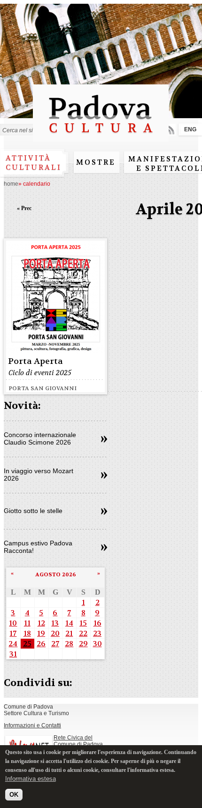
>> (104, 439)
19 (41, 633)
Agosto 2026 (55, 574)
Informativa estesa (30, 778)
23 (97, 633)
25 (27, 644)
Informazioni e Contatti (32, 725)
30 (97, 644)
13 (55, 623)
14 (69, 623)
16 (97, 623)
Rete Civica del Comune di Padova (78, 741)
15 (83, 623)
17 (12, 633)
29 (83, 644)
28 (69, 644)
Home (11, 184)
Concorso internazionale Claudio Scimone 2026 (40, 438)
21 (69, 633)
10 (13, 623)
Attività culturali (34, 162)
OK (13, 794)
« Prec (24, 208)
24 (12, 644)
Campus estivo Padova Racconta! (38, 546)
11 (27, 623)
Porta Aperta (35, 361)
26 (41, 644)
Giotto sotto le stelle (33, 510)
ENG (190, 129)
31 (13, 654)
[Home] (101, 137)
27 (55, 644)
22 (83, 633)
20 (55, 633)
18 (27, 633)
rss (170, 130)
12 (41, 623)
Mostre (96, 162)
